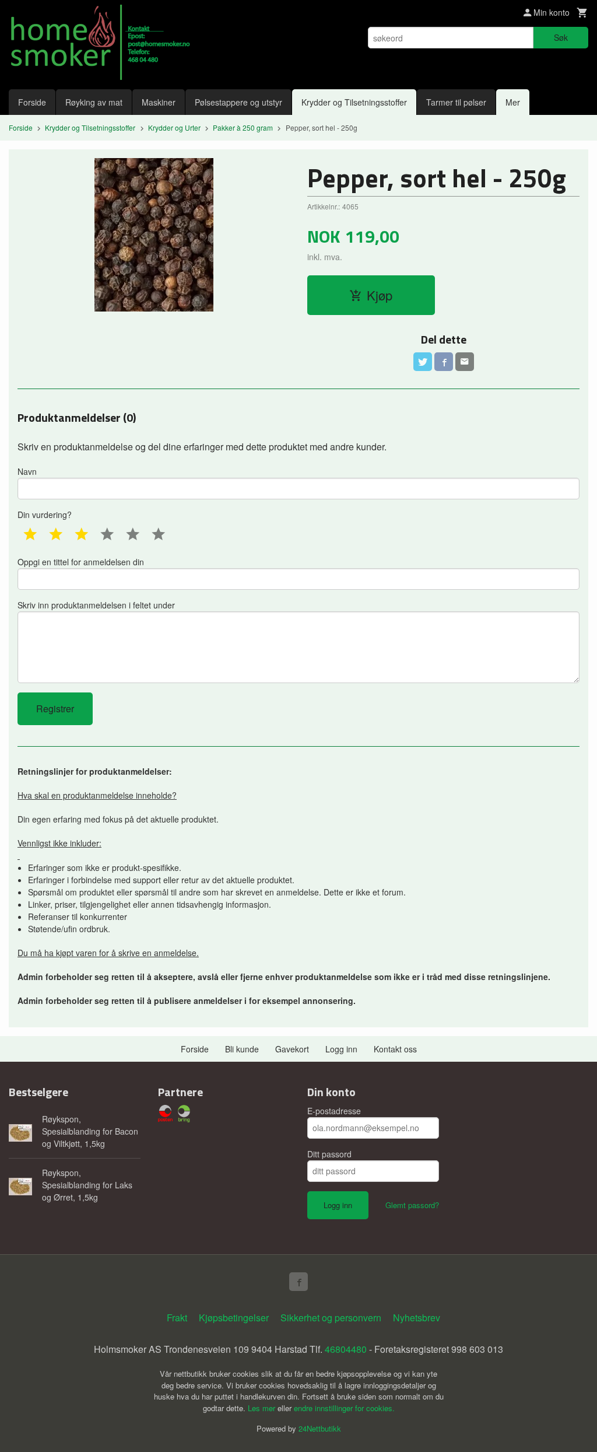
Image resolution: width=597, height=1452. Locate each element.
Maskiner (158, 102)
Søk (561, 37)
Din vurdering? (44, 514)
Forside (32, 102)
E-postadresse (334, 1111)
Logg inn (341, 1049)
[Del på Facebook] (443, 361)
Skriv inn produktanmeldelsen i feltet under (96, 605)
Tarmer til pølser (456, 102)
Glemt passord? (412, 1204)
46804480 (346, 1349)
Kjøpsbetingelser (234, 1317)
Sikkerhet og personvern (330, 1317)
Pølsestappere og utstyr (238, 102)
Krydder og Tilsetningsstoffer (354, 102)
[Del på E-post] (464, 361)
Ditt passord (329, 1154)
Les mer (263, 1407)
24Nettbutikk (319, 1428)
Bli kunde (242, 1049)
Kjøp (379, 295)
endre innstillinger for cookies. (344, 1407)
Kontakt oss (395, 1049)
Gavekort (292, 1049)
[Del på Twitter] (422, 361)
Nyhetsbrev (416, 1317)
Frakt (177, 1317)
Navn (27, 471)
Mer (512, 102)
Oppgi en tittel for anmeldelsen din (80, 562)
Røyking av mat (93, 102)
